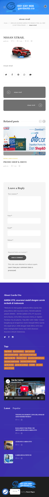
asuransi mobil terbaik (28, 361)
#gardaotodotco (18, 351)
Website (10, 240)
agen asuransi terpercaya (28, 355)
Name (10, 215)
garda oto (5, 41)
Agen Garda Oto (10, 358)
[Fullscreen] (42, 398)
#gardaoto (8, 351)
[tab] (7, 408)
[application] (24, 388)
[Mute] (38, 398)
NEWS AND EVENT (10, 158)
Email (10, 228)
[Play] (7, 398)
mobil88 (32, 365)
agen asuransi (29, 351)
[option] (24, 146)
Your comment (13, 194)
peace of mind (9, 368)
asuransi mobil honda (12, 361)
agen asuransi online (11, 355)
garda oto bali (9, 365)
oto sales (39, 365)
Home (5, 23)
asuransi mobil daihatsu (36, 358)
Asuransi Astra (21, 358)
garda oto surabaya (21, 365)
